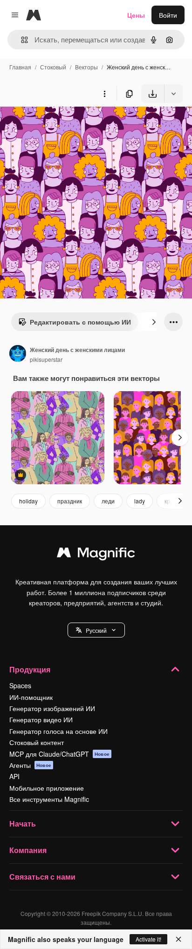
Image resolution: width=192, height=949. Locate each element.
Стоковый (53, 67)
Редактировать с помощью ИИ (80, 321)
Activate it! (148, 939)
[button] (96, 630)
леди (108, 501)
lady (139, 501)
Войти (168, 15)
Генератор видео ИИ (41, 719)
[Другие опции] (104, 93)
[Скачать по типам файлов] (173, 93)
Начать (22, 823)
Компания (28, 850)
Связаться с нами (42, 876)
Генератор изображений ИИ (52, 708)
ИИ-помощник (31, 697)
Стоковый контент (36, 742)
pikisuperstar (46, 359)
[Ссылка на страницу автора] (17, 354)
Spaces (20, 685)
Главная (20, 67)
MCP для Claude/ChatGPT (59, 754)
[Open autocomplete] (21, 39)
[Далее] (153, 321)
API (14, 776)
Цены (136, 15)
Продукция (29, 669)
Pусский (96, 630)
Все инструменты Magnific (49, 799)
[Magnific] (96, 555)
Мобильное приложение (46, 788)
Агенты (30, 765)
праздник (69, 501)
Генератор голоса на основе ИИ (58, 731)
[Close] (178, 939)
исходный (62, 124)
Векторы (86, 67)
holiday (28, 501)
